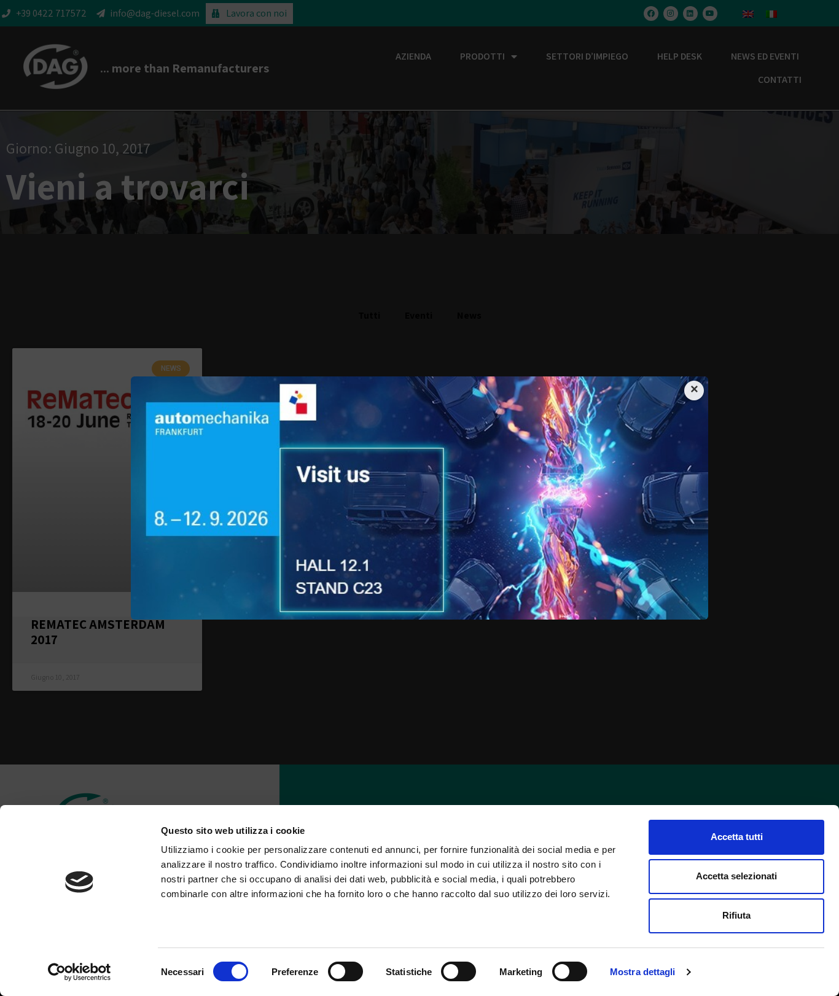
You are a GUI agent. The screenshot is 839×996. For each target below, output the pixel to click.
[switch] (345, 971)
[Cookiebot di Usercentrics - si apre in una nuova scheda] (79, 972)
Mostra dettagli (643, 972)
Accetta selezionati (736, 876)
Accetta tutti (737, 836)
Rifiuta (736, 915)
